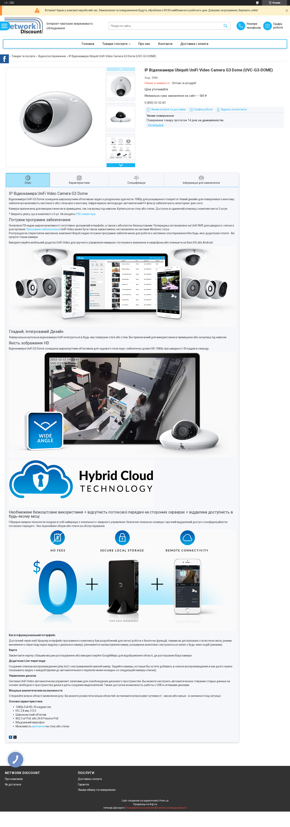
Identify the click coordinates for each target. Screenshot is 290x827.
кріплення (38, 726)
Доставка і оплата (194, 44)
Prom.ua (163, 800)
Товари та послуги (23, 56)
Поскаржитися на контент (140, 807)
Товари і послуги (114, 44)
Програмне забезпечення (43, 229)
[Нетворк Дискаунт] (23, 25)
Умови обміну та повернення (96, 789)
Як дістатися (13, 784)
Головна (88, 44)
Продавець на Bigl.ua (145, 804)
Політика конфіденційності (171, 807)
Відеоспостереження (52, 56)
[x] (15, 737)
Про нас (144, 44)
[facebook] (10, 737)
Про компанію (14, 779)
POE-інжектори (85, 214)
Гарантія (83, 784)
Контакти (165, 44)
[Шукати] (225, 25)
